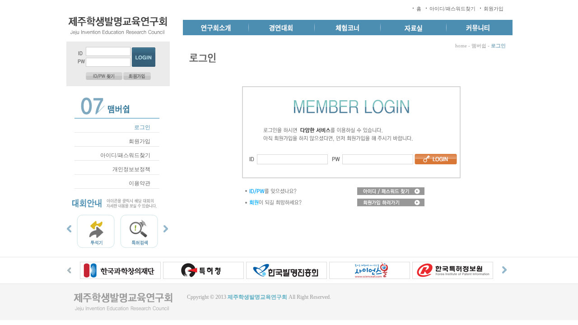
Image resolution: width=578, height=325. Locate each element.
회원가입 (493, 8)
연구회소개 (216, 27)
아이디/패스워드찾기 (452, 8)
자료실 (414, 27)
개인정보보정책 (131, 169)
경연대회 (282, 27)
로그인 (142, 127)
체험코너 (348, 27)
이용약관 (139, 183)
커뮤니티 (480, 27)
